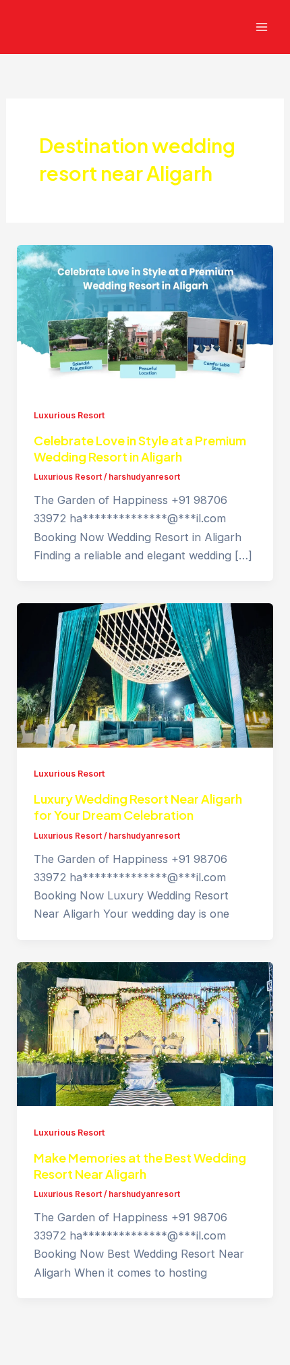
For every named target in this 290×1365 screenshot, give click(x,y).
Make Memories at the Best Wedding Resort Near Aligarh (140, 1165)
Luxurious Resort (69, 415)
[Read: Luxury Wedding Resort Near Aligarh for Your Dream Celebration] (144, 674)
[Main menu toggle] (261, 27)
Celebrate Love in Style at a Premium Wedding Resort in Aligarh (140, 448)
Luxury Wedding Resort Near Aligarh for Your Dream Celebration (138, 807)
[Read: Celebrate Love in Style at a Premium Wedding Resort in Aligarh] (144, 316)
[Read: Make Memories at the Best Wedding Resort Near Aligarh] (144, 1033)
